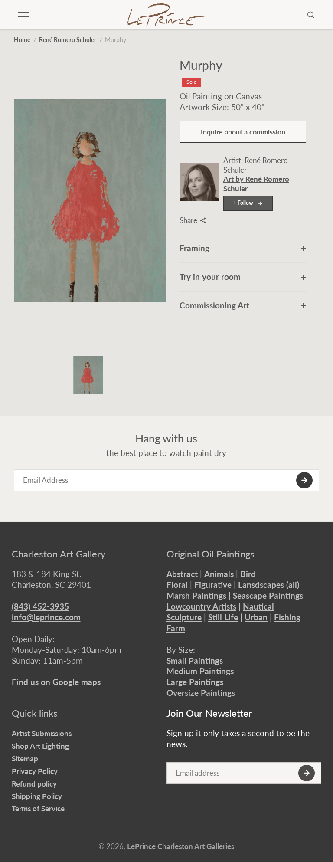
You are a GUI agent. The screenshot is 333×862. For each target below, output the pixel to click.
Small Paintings (194, 660)
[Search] (311, 15)
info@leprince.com (46, 617)
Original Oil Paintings (210, 554)
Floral (177, 585)
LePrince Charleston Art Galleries (180, 846)
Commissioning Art (214, 305)
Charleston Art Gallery (58, 554)
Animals (219, 574)
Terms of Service (38, 808)
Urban (256, 617)
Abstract (182, 574)
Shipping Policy (37, 796)
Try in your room (210, 277)
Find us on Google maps (56, 682)
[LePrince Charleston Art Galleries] (166, 14)
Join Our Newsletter (209, 713)
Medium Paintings (200, 671)
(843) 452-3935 (40, 606)
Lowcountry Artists (201, 606)
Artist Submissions (42, 733)
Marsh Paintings (196, 595)
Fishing (287, 617)
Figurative (213, 585)
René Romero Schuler (67, 39)
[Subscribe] (304, 480)
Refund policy (34, 783)
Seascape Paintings (268, 595)
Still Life (223, 617)
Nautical (258, 606)
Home (22, 39)
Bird (248, 574)
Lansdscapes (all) (268, 585)
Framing (194, 248)
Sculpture (184, 617)
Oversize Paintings (200, 693)
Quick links (35, 713)
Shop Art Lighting (40, 746)
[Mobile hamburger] (23, 14)
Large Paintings (194, 682)
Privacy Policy (35, 771)
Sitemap (25, 758)
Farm (175, 628)
